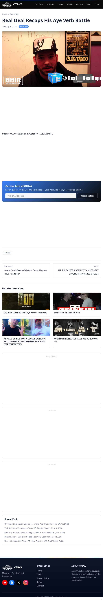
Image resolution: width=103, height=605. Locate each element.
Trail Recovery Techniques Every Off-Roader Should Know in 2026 (33, 528)
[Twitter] (18, 582)
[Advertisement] (51, 110)
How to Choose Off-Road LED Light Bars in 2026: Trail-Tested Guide (34, 541)
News (89, 4)
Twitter (60, 4)
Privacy (79, 4)
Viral (97, 4)
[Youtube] (5, 582)
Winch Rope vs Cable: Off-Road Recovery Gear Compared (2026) (33, 537)
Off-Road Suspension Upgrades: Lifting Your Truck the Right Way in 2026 (36, 524)
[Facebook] (11, 582)
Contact (40, 586)
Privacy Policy (43, 578)
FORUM (50, 4)
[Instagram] (25, 582)
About (39, 574)
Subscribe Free (87, 196)
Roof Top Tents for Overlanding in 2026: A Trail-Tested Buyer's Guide (34, 532)
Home (39, 571)
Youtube (39, 4)
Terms (39, 582)
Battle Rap (24, 27)
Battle (69, 4)
